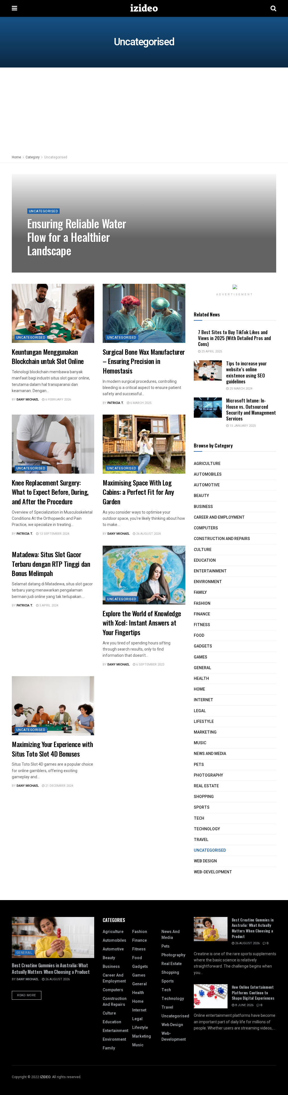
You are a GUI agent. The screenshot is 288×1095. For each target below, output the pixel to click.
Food (199, 635)
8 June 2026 (243, 1005)
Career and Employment (219, 517)
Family (200, 592)
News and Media (210, 754)
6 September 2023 (149, 664)
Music (200, 743)
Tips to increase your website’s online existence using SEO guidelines (246, 372)
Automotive (207, 485)
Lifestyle (204, 722)
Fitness (202, 625)
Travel (201, 840)
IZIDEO (45, 1077)
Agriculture (207, 464)
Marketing (205, 732)
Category (33, 157)
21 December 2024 (58, 785)
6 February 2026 (57, 399)
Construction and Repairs (222, 539)
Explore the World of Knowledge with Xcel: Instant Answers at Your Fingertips (142, 622)
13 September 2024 (54, 533)
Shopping (204, 797)
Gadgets (203, 646)
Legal (200, 711)
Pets (199, 765)
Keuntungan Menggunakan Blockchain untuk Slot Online (48, 356)
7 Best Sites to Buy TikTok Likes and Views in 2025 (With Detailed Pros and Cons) (234, 338)
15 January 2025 (242, 425)
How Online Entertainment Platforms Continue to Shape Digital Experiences (253, 992)
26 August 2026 (57, 979)
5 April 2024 (48, 605)
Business (203, 507)
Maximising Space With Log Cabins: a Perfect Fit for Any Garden (138, 491)
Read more (26, 995)
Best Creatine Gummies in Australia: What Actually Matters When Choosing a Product (50, 968)
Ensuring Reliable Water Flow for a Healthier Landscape (76, 237)
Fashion (202, 603)
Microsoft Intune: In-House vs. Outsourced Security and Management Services (251, 409)
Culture (203, 550)
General (202, 668)
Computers (206, 528)
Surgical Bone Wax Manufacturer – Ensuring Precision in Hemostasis (144, 361)
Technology (207, 829)
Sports (202, 807)
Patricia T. (115, 403)
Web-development (213, 872)
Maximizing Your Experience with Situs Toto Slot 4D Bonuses (52, 749)
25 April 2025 (211, 351)
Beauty (201, 496)
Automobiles (208, 474)
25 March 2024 (240, 388)
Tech (199, 818)
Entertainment (210, 571)
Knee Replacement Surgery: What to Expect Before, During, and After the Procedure (50, 491)
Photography (208, 775)
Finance (202, 614)
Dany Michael (43, 263)
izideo (144, 8)
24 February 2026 (74, 263)
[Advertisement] (144, 109)
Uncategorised (55, 157)
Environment (208, 582)
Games (200, 657)
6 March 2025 (140, 403)
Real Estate (206, 786)
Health (201, 679)
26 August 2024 (148, 533)
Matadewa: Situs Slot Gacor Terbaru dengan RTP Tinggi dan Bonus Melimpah (51, 563)
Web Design (205, 861)
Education (205, 560)
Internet (203, 700)
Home (16, 157)
